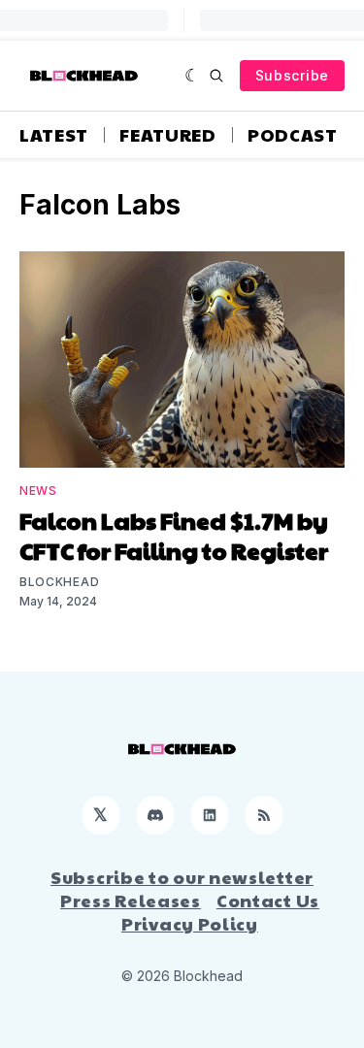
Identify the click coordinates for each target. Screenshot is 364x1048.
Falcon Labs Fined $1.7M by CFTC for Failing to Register (173, 535)
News (38, 490)
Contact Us (267, 900)
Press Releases (130, 900)
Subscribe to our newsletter (182, 877)
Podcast (293, 135)
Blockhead (59, 581)
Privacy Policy (189, 923)
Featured (167, 135)
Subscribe (292, 75)
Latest (53, 135)
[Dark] (192, 75)
